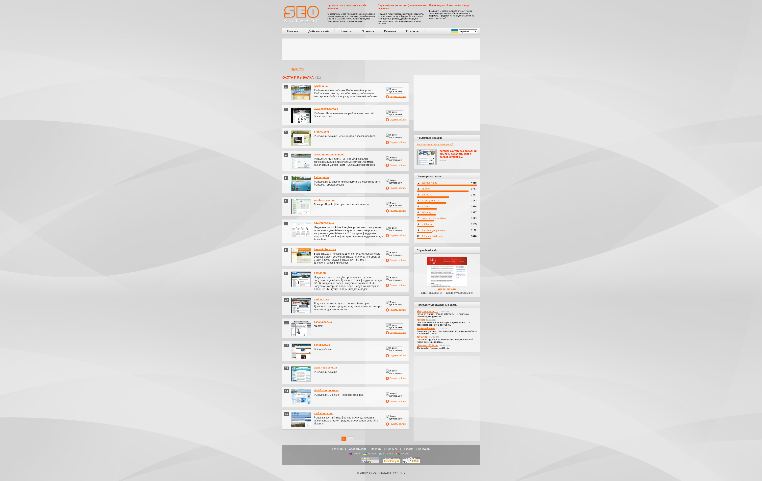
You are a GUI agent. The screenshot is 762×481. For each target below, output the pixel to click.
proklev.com (321, 131)
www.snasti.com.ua (326, 108)
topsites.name (429, 182)
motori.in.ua (321, 299)
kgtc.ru (421, 319)
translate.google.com (433, 230)
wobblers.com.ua (324, 200)
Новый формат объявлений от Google (449, 5)
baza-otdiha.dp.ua (325, 249)
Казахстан (388, 453)
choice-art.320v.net (427, 345)
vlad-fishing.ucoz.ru (326, 390)
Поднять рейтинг (398, 96)
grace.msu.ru (447, 289)
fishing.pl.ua (321, 177)
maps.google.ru (430, 200)
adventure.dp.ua (324, 222)
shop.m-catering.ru (427, 311)
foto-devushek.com (432, 236)
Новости (346, 31)
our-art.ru (422, 337)
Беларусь (405, 453)
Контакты (412, 31)
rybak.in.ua (321, 86)
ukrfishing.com (323, 413)
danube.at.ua (322, 344)
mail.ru (425, 206)
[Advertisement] (381, 49)
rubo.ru (443, 160)
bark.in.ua (320, 272)
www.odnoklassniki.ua (434, 218)
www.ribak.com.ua (325, 367)
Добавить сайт (318, 31)
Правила (368, 31)
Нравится (297, 69)
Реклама (390, 31)
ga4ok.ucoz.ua (323, 321)
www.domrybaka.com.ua (329, 154)
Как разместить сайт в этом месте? (435, 144)
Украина (372, 453)
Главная (292, 31)
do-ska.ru (427, 194)
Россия (356, 453)
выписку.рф (428, 212)
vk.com (426, 188)
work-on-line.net (426, 328)
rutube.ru (427, 224)
